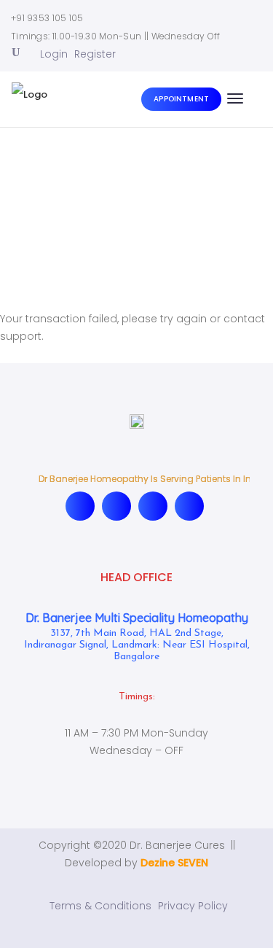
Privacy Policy (193, 905)
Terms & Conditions (100, 905)
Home (100, 210)
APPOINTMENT (181, 98)
